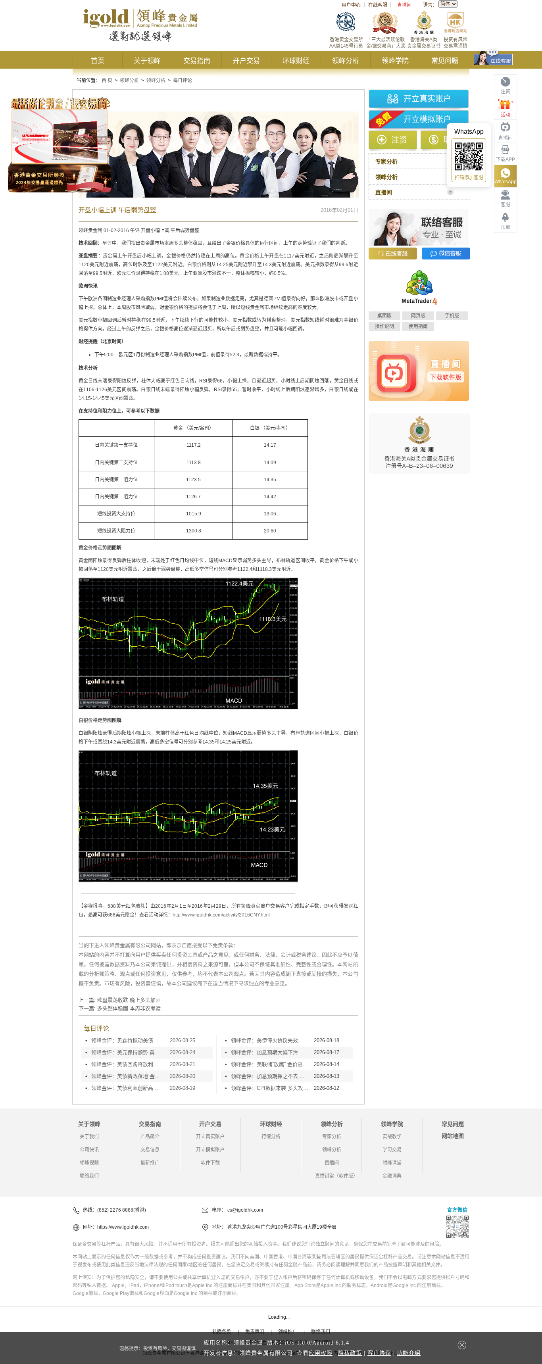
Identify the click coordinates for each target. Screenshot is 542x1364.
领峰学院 (395, 61)
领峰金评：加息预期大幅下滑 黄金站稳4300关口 (270, 1052)
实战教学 (392, 1136)
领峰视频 (89, 1163)
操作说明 (384, 326)
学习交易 (392, 1150)
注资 (399, 140)
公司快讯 (89, 1150)
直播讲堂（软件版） (336, 1176)
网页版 (418, 316)
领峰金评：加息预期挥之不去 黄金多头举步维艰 (270, 1076)
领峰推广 (287, 1332)
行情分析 (271, 1136)
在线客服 (377, 5)
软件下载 (210, 1163)
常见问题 (444, 61)
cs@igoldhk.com (245, 1210)
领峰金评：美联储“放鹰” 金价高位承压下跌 (270, 1064)
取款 (451, 140)
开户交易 (246, 61)
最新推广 (150, 1163)
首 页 (107, 80)
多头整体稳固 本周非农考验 (129, 1008)
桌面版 (384, 316)
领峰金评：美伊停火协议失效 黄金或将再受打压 (270, 1040)
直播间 (404, 5)
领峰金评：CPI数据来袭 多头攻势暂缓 (270, 1088)
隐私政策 (350, 1353)
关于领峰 (147, 61)
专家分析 (331, 1136)
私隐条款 (221, 1332)
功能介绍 (409, 1353)
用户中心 (351, 5)
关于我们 (89, 1136)
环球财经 (296, 61)
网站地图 (453, 1136)
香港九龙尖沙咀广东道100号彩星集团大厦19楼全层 (281, 1227)
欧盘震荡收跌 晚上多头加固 (129, 1000)
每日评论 (182, 80)
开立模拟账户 (427, 119)
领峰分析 (345, 61)
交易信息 (150, 1150)
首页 (97, 61)
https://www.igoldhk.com (123, 1227)
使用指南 (418, 326)
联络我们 (89, 1176)
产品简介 (150, 1136)
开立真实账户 (427, 98)
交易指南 (196, 61)
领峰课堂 (392, 1163)
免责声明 (254, 1332)
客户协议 (379, 1353)
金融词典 (392, 1176)
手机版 (452, 316)
